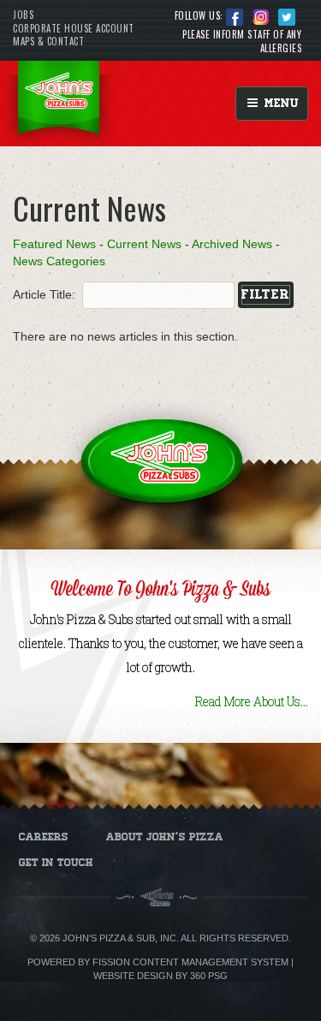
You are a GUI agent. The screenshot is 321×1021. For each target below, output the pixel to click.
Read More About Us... (251, 701)
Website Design (133, 976)
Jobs (23, 14)
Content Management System (210, 962)
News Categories (59, 261)
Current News (144, 244)
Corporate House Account (73, 28)
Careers (43, 837)
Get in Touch (56, 863)
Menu (279, 103)
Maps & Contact (48, 41)
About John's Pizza (164, 837)
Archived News (232, 244)
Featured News (54, 244)
